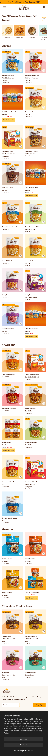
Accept (23, 739)
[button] (44, 7)
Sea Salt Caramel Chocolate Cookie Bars (31, 638)
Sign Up (39, 705)
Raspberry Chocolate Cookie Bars (8, 675)
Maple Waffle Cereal (9, 261)
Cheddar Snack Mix (8, 374)
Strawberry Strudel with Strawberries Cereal (32, 78)
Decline (23, 745)
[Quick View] (20, 70)
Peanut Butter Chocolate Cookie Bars (8, 638)
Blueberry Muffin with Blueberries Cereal (8, 78)
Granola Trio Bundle (32, 592)
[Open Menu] (4, 7)
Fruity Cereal (6, 295)
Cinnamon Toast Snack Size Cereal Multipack (8, 153)
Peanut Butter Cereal (9, 227)
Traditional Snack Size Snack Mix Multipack (31, 484)
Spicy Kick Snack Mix (9, 408)
